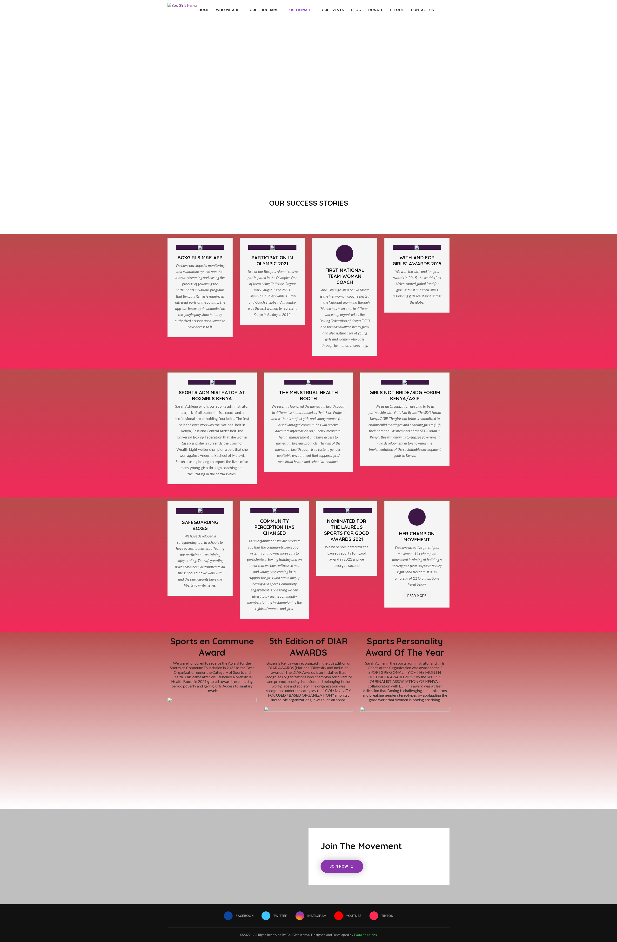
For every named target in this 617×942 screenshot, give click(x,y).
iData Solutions (365, 935)
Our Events (333, 9)
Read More (416, 596)
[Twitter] (433, 30)
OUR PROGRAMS (264, 9)
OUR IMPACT (300, 9)
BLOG (356, 9)
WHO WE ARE (227, 9)
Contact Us (422, 9)
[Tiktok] (448, 30)
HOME (203, 9)
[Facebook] (428, 30)
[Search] (447, 10)
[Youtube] (443, 30)
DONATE (375, 9)
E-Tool (397, 9)
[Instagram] (438, 30)
